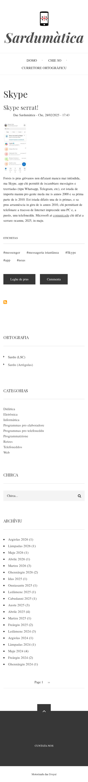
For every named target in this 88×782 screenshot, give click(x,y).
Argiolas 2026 (18, 539)
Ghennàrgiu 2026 (20, 572)
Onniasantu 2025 (20, 585)
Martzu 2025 (17, 618)
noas (22, 260)
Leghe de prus (22, 280)
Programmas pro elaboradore (23, 425)
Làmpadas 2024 (19, 644)
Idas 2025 (15, 578)
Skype (71, 252)
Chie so (54, 60)
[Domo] (44, 18)
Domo (32, 60)
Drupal (52, 774)
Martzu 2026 (17, 565)
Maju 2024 (15, 651)
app (7, 260)
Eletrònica (10, 414)
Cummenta (54, 279)
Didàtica (9, 409)
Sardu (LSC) (16, 357)
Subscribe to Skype (5, 302)
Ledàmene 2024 (19, 631)
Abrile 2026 (16, 559)
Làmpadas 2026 (19, 546)
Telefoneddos (12, 447)
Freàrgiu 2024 (18, 657)
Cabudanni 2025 (20, 598)
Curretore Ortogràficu (44, 67)
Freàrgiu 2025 (18, 624)
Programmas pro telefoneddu (23, 430)
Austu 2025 (16, 605)
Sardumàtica (44, 37)
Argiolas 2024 (18, 637)
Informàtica (11, 419)
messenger (12, 252)
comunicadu (61, 215)
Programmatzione (15, 436)
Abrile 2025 (16, 611)
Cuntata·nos (44, 745)
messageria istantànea (43, 252)
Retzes (8, 441)
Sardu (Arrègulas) (20, 364)
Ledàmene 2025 (19, 592)
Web (6, 452)
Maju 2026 (15, 552)
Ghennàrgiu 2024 (20, 664)
